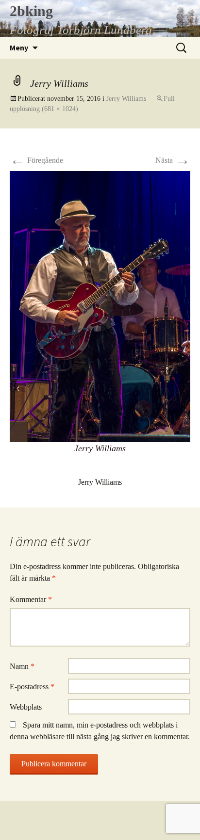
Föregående (36, 160)
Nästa (172, 160)
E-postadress (32, 686)
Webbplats (26, 707)
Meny (19, 47)
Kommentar (31, 599)
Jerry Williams (126, 98)
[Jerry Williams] (100, 305)
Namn (22, 666)
